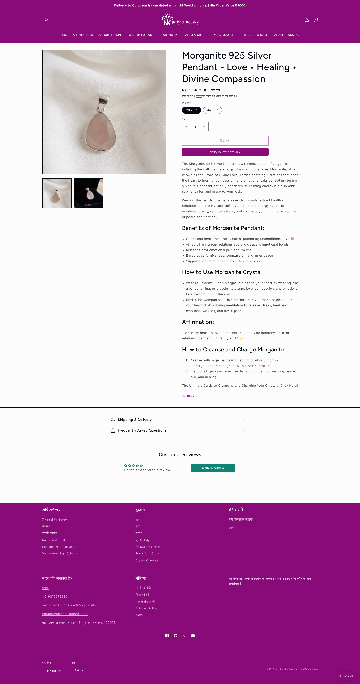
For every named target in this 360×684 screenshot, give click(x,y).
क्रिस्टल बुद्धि (142, 540)
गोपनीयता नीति (143, 588)
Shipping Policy (146, 608)
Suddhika (270, 360)
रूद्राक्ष (46, 526)
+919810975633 (55, 596)
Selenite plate (259, 366)
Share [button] (191, 395)
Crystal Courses (147, 560)
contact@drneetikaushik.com (65, 614)
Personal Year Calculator (59, 546)
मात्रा (184, 118)
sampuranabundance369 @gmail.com (72, 605)
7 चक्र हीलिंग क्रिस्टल (54, 519)
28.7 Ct (191, 110)
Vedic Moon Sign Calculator (61, 553)
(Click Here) (288, 385)
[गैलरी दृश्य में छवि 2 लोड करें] (88, 193)
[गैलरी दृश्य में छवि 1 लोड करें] (57, 193)
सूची (138, 526)
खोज (138, 519)
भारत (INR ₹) (53, 670)
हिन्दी (77, 670)
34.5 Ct (212, 110)
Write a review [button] (212, 468)
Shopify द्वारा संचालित (308, 669)
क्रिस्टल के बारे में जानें (54, 540)
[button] (46, 20)
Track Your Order (147, 553)
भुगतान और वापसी (145, 601)
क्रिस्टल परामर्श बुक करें (149, 546)
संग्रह (139, 533)
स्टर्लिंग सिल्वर (49, 533)
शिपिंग (199, 96)
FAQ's (139, 615)
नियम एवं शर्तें (142, 595)
